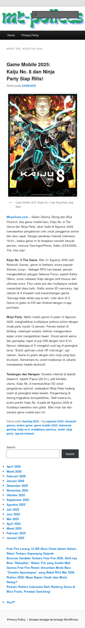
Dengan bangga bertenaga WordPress (53, 619)
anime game (25, 425)
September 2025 (18, 500)
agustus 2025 (55, 421)
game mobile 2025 (46, 425)
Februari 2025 (16, 533)
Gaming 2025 (30, 421)
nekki (61, 429)
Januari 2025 (15, 538)
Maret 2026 (14, 471)
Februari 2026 (16, 476)
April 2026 (14, 466)
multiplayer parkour (43, 429)
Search (11, 447)
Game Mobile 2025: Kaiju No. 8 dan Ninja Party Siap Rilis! (31, 71)
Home (11, 35)
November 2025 (17, 490)
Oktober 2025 (16, 495)
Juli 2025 (13, 509)
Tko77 (11, 602)
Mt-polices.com (17, 217)
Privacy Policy (30, 35)
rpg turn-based (24, 433)
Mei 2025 (13, 519)
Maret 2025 (14, 528)
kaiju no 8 (23, 429)
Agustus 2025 (16, 504)
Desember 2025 (17, 485)
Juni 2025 (13, 514)
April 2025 (14, 523)
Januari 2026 (15, 481)
